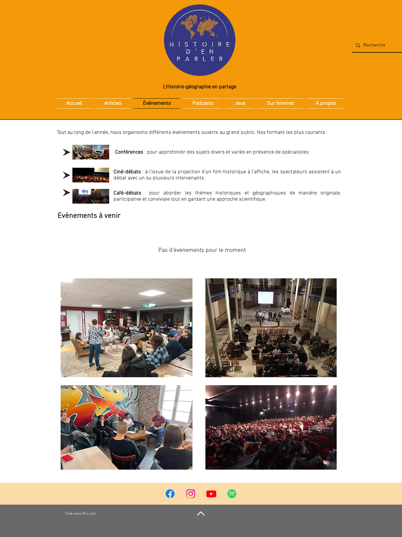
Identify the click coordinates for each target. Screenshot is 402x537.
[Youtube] (211, 494)
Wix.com (89, 513)
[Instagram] (191, 494)
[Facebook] (170, 494)
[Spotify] (232, 494)
